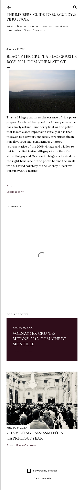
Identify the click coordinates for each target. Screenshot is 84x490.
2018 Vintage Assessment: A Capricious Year (35, 435)
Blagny (19, 191)
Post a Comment (26, 445)
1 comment (29, 350)
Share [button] (10, 186)
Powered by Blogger (45, 470)
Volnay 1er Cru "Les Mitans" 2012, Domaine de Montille (39, 339)
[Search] (75, 6)
